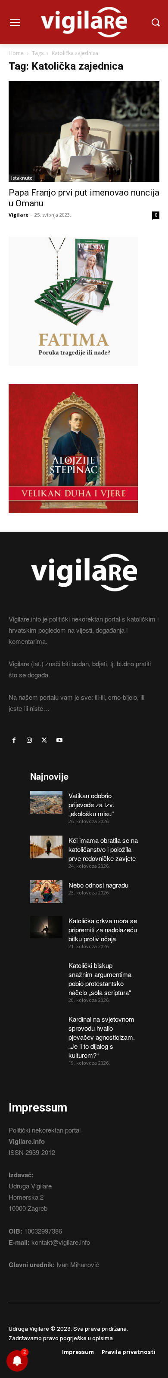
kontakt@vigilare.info (60, 1241)
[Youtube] (59, 740)
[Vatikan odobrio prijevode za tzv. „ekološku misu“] (46, 802)
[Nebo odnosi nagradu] (46, 891)
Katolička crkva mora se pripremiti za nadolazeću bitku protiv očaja (102, 929)
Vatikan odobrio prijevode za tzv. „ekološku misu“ (91, 804)
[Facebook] (14, 740)
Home (16, 53)
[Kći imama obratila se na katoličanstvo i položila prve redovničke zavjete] (46, 847)
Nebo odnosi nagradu (98, 884)
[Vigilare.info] (84, 22)
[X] (44, 740)
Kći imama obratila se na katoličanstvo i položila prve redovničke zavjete (103, 849)
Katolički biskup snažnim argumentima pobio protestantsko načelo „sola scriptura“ (99, 979)
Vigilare (18, 214)
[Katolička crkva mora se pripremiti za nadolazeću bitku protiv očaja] (46, 927)
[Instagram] (29, 740)
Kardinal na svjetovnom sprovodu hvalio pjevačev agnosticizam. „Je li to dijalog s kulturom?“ (101, 1037)
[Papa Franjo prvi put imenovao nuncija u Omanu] (84, 131)
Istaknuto (22, 178)
